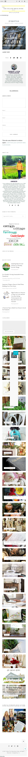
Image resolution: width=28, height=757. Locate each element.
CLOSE (16, 352)
